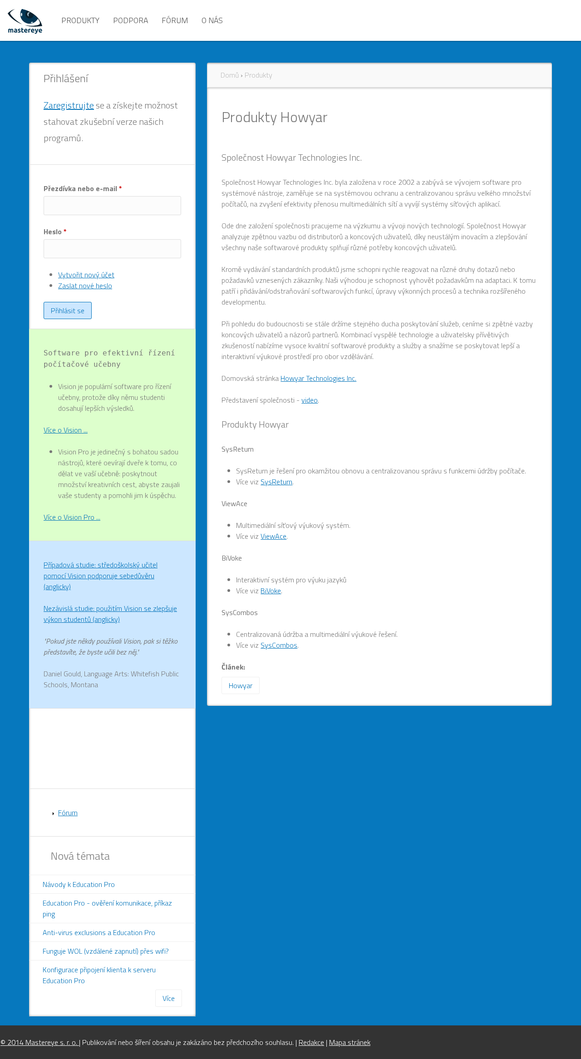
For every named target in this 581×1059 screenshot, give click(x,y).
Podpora (130, 20)
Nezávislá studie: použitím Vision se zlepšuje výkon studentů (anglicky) (110, 614)
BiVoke (271, 590)
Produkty (80, 20)
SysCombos (279, 645)
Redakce (311, 1042)
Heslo (55, 231)
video (309, 399)
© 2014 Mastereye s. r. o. (39, 1042)
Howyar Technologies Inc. (318, 378)
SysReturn (276, 481)
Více (168, 998)
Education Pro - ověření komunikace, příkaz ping (107, 908)
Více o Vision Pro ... (72, 517)
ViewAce (273, 536)
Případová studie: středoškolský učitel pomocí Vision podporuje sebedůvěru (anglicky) (101, 575)
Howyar (240, 685)
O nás (212, 20)
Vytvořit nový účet (86, 274)
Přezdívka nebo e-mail (83, 188)
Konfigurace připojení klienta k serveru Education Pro (99, 975)
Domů (230, 74)
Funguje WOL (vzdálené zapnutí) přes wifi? (106, 951)
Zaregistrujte (69, 105)
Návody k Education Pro (79, 884)
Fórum (175, 20)
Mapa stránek (349, 1042)
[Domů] (25, 20)
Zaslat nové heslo (85, 285)
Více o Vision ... (66, 429)
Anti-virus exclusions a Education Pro (99, 932)
